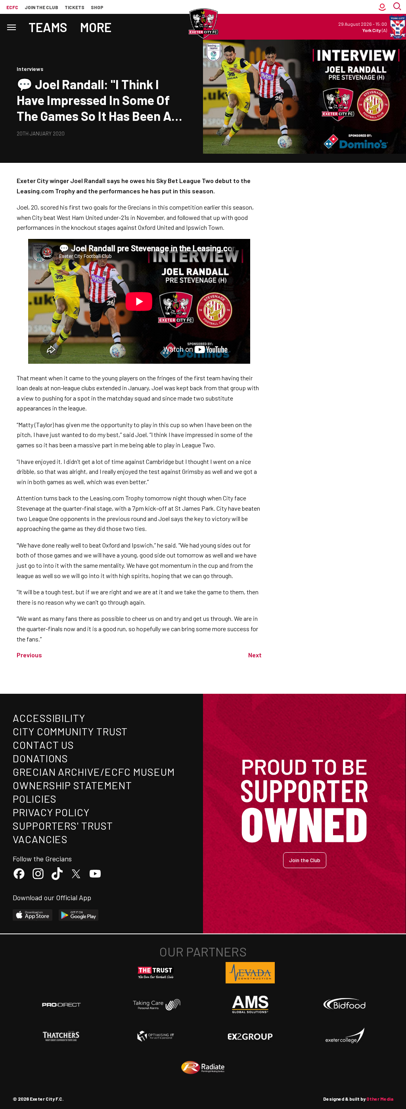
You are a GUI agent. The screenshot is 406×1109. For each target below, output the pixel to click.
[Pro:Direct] (61, 1004)
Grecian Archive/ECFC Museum (94, 771)
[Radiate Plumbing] (203, 1067)
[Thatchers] (61, 1036)
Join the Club (304, 860)
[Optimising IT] (155, 1036)
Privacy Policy (51, 812)
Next (255, 655)
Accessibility (49, 718)
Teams (48, 26)
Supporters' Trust (63, 825)
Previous (29, 655)
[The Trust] (155, 973)
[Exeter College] (344, 1036)
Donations (40, 758)
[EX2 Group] (250, 1036)
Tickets (74, 7)
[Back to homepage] (203, 24)
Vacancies (40, 839)
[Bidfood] (344, 1005)
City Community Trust (70, 731)
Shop (97, 7)
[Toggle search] (398, 7)
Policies (35, 798)
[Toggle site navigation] (11, 27)
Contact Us (43, 745)
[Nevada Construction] (250, 972)
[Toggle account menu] (382, 7)
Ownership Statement (72, 785)
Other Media (379, 1098)
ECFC (12, 7)
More (95, 26)
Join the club (41, 7)
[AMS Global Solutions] (250, 1004)
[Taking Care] (155, 1004)
